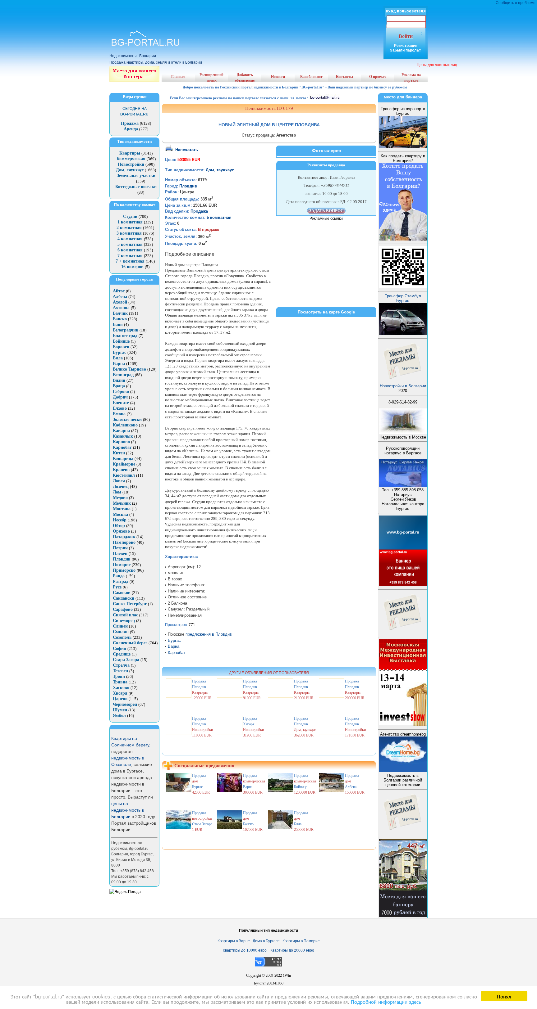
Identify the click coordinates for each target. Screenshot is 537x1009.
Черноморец (125, 704)
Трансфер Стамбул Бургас (403, 298)
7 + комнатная (130, 261)
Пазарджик (124, 536)
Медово (120, 497)
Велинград (123, 374)
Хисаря (120, 693)
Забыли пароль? (405, 50)
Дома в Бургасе (266, 941)
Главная (178, 76)
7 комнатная (130, 255)
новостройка (202, 818)
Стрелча (121, 665)
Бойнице (121, 341)
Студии (130, 216)
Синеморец (124, 620)
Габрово (121, 391)
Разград (120, 581)
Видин (119, 380)
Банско (120, 319)
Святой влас (125, 615)
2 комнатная (129, 227)
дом (195, 781)
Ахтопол (121, 307)
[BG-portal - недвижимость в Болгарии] (145, 46)
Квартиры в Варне (234, 941)
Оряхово (121, 531)
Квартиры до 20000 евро (292, 950)
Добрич (120, 397)
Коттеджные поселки (136, 186)
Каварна (121, 430)
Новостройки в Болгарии (403, 386)
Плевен (120, 553)
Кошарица (123, 458)
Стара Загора (126, 659)
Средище (122, 654)
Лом (117, 492)
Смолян (121, 631)
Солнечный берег (130, 643)
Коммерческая (131, 158)
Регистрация (405, 45)
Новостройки (131, 164)
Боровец (121, 347)
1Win (287, 975)
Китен (119, 453)
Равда (119, 576)
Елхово (120, 408)
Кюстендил (124, 475)
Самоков (122, 592)
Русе (117, 587)
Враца (119, 386)
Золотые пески (127, 419)
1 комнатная (130, 222)
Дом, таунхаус (130, 170)
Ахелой (120, 302)
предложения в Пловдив (209, 634)
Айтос (119, 291)
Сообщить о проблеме (515, 3)
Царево (120, 698)
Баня (118, 324)
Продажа (130, 123)
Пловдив (122, 559)
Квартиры (129, 153)
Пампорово (124, 542)
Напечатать (186, 149)
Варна (119, 363)
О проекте (377, 76)
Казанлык (123, 436)
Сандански (123, 598)
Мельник (122, 503)
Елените (121, 402)
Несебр (119, 520)
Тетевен (120, 671)
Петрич (120, 548)
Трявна (120, 682)
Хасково (121, 687)
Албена (120, 296)
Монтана (122, 509)
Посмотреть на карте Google (326, 312)
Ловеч (119, 481)
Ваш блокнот (311, 76)
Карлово (121, 441)
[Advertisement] (268, 9)
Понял (504, 996)
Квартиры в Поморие (301, 941)
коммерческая (254, 781)
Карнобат (122, 447)
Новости (278, 76)
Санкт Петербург (130, 603)
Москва (120, 514)
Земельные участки (136, 175)
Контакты (344, 76)
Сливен (120, 626)
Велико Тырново (129, 369)
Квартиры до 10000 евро (245, 950)
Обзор (119, 525)
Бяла (118, 358)
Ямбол (119, 715)
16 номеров (132, 266)
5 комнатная (130, 244)
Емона (119, 414)
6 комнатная (130, 250)
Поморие (122, 564)
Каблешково (125, 425)
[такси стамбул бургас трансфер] (403, 333)
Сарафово (123, 609)
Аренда (131, 129)
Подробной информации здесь (386, 1001)
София (119, 648)
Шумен (120, 710)
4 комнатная (130, 238)
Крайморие (124, 464)
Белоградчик (125, 330)
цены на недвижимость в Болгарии (127, 810)
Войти (406, 36)
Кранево (121, 469)
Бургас (119, 352)
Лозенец (121, 486)
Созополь (122, 637)
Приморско (124, 570)
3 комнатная (129, 233)
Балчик (120, 313)
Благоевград (125, 335)
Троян (119, 676)
